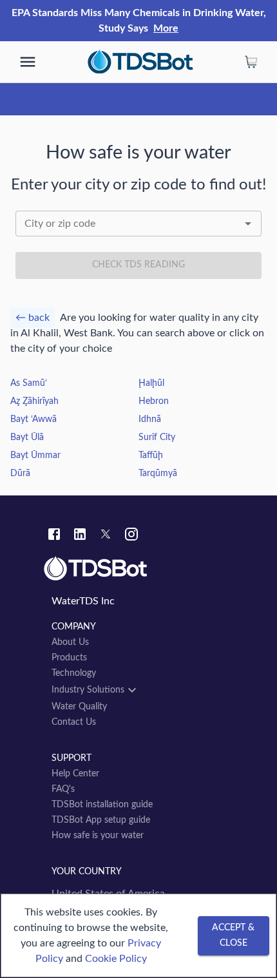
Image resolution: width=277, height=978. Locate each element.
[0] (251, 61)
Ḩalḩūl (151, 383)
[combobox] (138, 223)
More (165, 28)
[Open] (248, 224)
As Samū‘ (28, 383)
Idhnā (149, 419)
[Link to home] (138, 569)
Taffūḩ (150, 455)
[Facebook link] (54, 536)
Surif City (156, 437)
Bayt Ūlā (27, 437)
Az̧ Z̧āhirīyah (34, 401)
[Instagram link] (131, 536)
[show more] (27, 61)
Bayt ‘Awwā (33, 419)
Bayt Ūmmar (35, 455)
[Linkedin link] (80, 536)
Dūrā (20, 473)
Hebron (153, 401)
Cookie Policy (116, 959)
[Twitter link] (105, 536)
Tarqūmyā (157, 473)
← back (32, 317)
